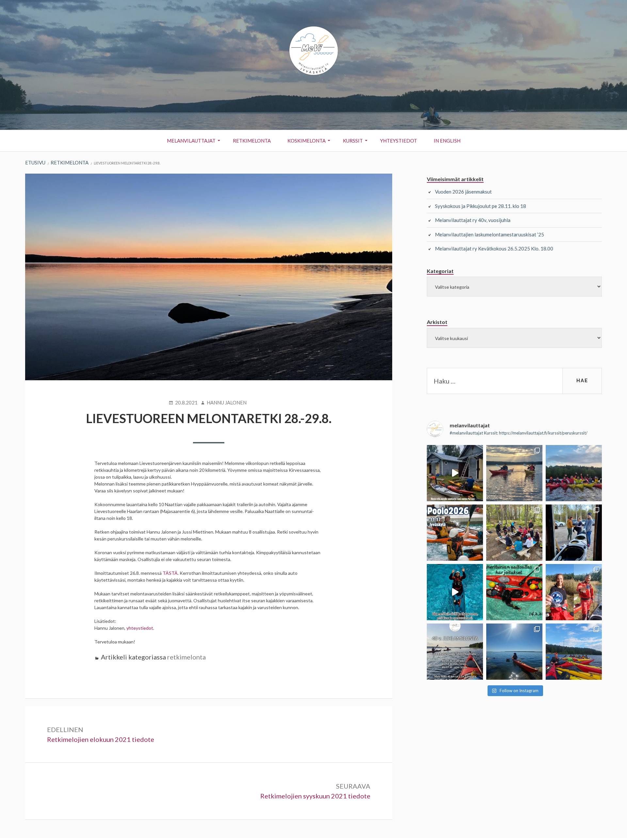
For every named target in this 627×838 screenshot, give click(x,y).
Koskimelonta (306, 141)
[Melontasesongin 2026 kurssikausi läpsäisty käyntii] (574, 473)
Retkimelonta (252, 141)
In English (447, 141)
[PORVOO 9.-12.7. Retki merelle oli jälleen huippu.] (455, 473)
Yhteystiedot (398, 141)
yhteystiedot (139, 628)
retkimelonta (186, 657)
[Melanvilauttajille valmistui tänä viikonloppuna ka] (574, 592)
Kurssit (353, 141)
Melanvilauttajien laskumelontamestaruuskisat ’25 (489, 234)
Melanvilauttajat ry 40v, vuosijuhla (472, 220)
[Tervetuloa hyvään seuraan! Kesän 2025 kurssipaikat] (574, 652)
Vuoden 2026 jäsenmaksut (463, 192)
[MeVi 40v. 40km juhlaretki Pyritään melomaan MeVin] (455, 652)
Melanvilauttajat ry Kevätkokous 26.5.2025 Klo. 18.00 (494, 248)
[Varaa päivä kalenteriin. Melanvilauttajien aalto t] (514, 592)
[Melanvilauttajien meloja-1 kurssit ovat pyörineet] (514, 473)
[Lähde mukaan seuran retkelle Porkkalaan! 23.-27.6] (514, 652)
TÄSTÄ (170, 573)
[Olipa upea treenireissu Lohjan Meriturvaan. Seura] (455, 592)
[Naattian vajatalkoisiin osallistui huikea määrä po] (574, 533)
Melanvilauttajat (191, 141)
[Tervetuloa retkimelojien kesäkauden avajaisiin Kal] (514, 533)
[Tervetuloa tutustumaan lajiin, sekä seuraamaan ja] (455, 533)
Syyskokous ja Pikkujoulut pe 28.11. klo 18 (480, 206)
